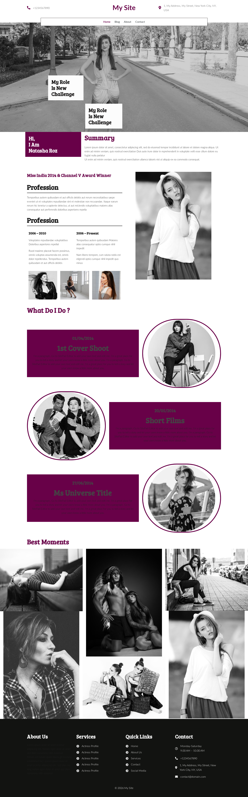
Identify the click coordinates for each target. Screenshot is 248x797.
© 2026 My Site (124, 788)
